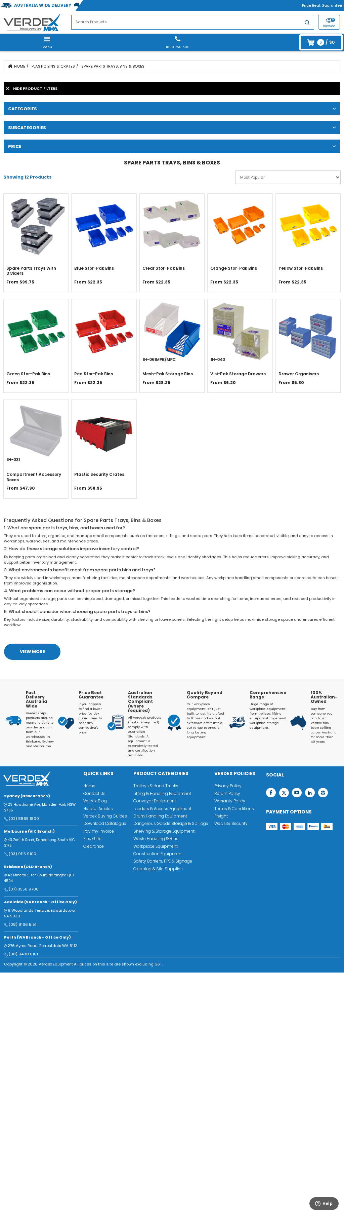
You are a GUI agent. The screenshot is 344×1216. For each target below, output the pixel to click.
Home (19, 66)
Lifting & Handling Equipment (162, 793)
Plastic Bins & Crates (53, 66)
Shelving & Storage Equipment (164, 831)
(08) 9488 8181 (23, 954)
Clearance (93, 846)
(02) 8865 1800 (24, 818)
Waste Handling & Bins (155, 838)
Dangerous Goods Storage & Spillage (170, 823)
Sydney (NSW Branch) (27, 796)
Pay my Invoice (98, 831)
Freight (221, 816)
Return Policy (227, 793)
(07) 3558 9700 (24, 889)
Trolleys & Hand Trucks (155, 786)
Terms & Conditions (234, 808)
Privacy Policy (228, 786)
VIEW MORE (32, 651)
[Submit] (307, 23)
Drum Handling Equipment (160, 816)
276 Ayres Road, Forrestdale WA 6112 (42, 945)
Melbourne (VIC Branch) (29, 831)
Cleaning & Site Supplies (158, 869)
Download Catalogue (104, 823)
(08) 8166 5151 (22, 924)
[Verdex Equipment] (32, 22)
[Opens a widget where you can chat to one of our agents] (321, 1205)
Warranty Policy (229, 801)
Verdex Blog (95, 801)
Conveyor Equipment (154, 801)
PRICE (14, 146)
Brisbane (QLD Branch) (28, 866)
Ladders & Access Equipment (162, 808)
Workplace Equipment (155, 846)
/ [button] (327, 42)
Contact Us (94, 793)
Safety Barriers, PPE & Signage (162, 861)
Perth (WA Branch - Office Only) (37, 937)
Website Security (231, 823)
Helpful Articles (98, 808)
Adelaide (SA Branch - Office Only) (40, 902)
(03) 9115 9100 (22, 854)
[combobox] (193, 22)
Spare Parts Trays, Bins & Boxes (112, 66)
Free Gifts (92, 838)
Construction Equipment (158, 854)
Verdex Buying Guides (105, 816)
